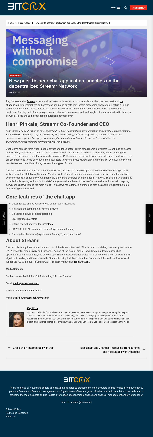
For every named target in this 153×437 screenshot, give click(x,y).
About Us (11, 416)
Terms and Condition (17, 413)
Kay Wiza (12, 92)
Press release (15, 76)
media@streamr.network (26, 283)
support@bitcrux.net (81, 402)
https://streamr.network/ (29, 290)
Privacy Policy (13, 409)
